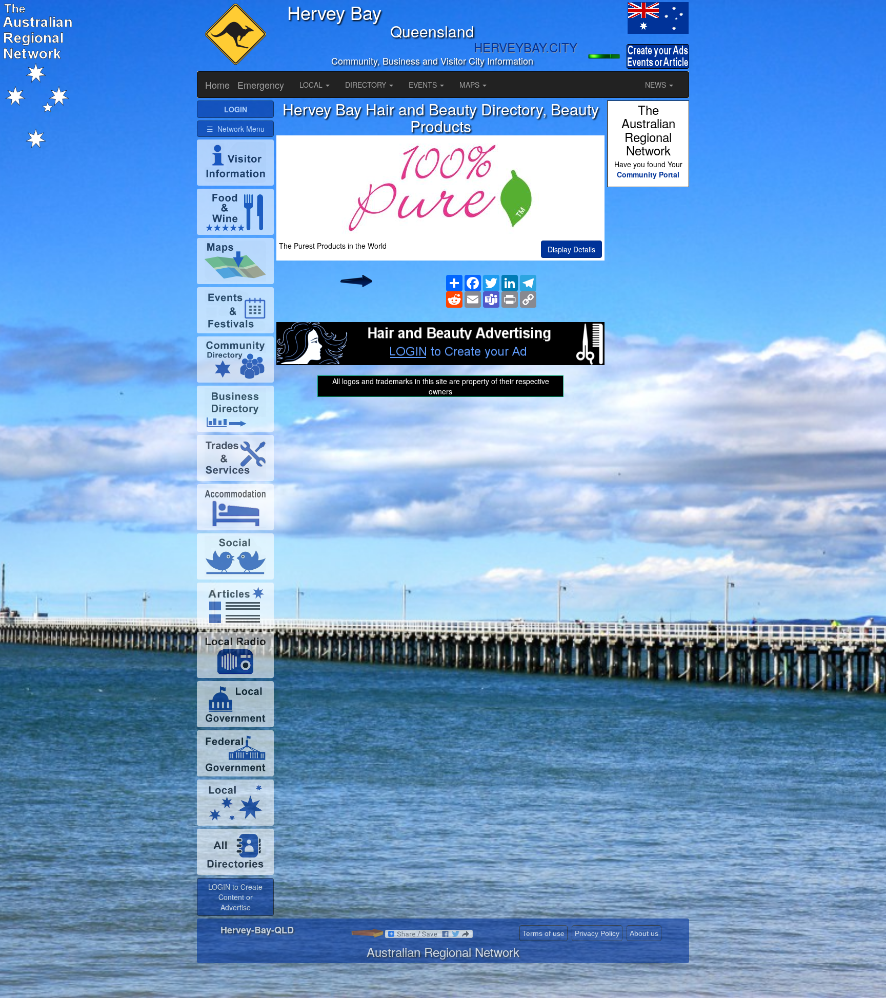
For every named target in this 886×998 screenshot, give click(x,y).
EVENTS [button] (424, 84)
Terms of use (543, 933)
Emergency (260, 84)
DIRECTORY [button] (366, 84)
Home (217, 84)
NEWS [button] (656, 84)
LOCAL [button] (312, 84)
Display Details (571, 249)
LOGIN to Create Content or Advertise (235, 897)
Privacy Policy (597, 933)
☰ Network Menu (236, 129)
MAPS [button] (470, 84)
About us (644, 933)
